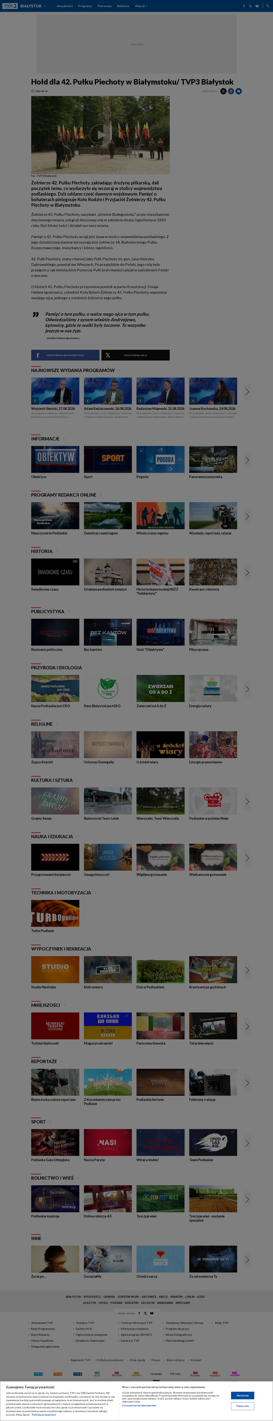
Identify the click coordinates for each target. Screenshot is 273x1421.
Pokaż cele (242, 1406)
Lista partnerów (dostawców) (139, 1405)
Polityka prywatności (44, 1414)
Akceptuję (243, 1395)
